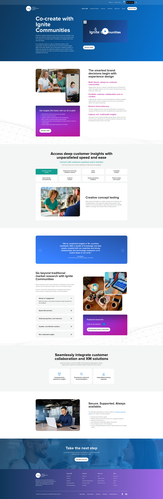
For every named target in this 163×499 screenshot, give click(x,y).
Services (103, 8)
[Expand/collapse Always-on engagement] (71, 298)
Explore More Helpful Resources (98, 329)
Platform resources (101, 483)
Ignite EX (68, 480)
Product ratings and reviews (116, 178)
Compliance (98, 494)
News (114, 483)
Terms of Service (90, 494)
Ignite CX (68, 478)
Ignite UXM (85, 8)
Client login (130, 2)
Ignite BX (68, 476)
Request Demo (132, 8)
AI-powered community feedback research (69, 171)
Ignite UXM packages (71, 485)
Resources (117, 8)
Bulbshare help (118, 2)
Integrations (105, 494)
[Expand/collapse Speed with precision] (71, 310)
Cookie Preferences (113, 494)
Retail (83, 478)
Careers (114, 480)
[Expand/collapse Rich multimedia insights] (71, 334)
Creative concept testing (46, 171)
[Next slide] (122, 250)
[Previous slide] (40, 250)
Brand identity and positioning (46, 178)
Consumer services (86, 483)
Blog (99, 476)
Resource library (101, 480)
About (123, 8)
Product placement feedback (93, 178)
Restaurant (84, 476)
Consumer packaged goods (87, 480)
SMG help (111, 2)
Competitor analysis (116, 171)
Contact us (115, 485)
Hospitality (84, 485)
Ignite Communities (70, 483)
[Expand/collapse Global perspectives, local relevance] (71, 318)
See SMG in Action (81, 459)
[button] (136, 2)
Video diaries (93, 171)
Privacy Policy (82, 494)
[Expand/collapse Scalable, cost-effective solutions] (71, 326)
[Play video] (105, 31)
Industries (109, 8)
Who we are (115, 476)
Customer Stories (94, 8)
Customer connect (70, 178)
